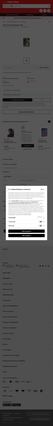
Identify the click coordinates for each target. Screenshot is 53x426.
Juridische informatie (27, 214)
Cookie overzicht (19, 214)
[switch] (40, 222)
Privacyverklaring (11, 214)
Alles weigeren (26, 235)
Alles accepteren (26, 231)
